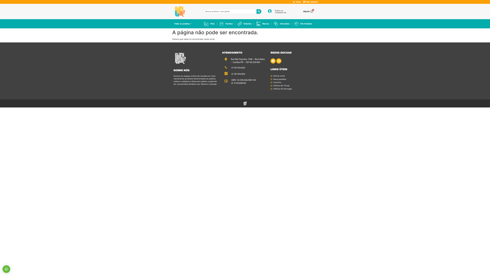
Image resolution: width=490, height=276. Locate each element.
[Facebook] (273, 61)
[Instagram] (278, 61)
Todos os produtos (182, 24)
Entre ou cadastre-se (280, 11)
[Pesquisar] (258, 11)
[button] (6, 269)
